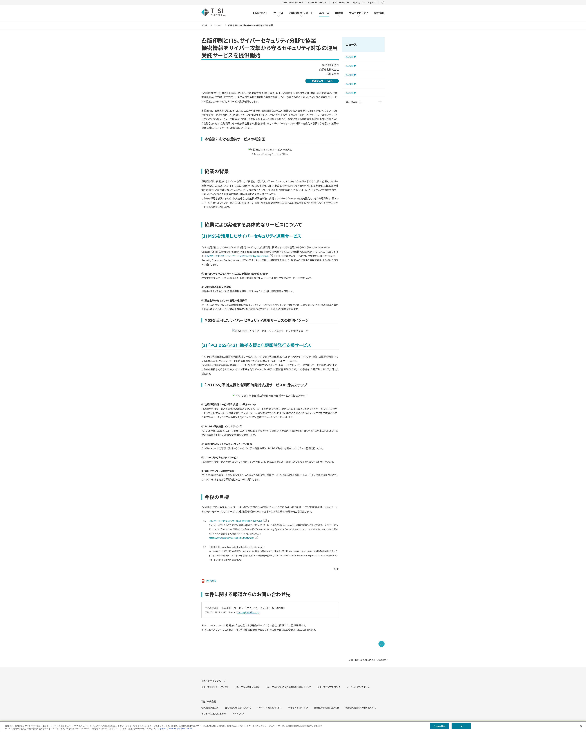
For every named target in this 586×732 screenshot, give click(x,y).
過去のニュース (353, 102)
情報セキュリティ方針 (298, 707)
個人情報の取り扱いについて (238, 707)
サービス (278, 13)
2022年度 (350, 93)
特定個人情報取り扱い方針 (326, 707)
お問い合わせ (358, 2)
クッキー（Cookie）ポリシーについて (175, 728)
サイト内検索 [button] (383, 2)
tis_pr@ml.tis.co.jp (248, 612)
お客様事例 (295, 13)
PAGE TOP (381, 644)
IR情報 (339, 13)
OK (461, 726)
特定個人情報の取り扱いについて (360, 707)
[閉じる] (581, 726)
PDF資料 (211, 581)
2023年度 (350, 84)
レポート (308, 13)
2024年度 (350, 75)
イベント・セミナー (341, 2)
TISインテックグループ (293, 2)
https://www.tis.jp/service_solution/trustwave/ (231, 537)
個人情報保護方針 (210, 707)
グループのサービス (317, 2)
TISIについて (260, 13)
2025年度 (350, 66)
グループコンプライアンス (328, 687)
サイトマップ (238, 713)
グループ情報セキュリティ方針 (215, 687)
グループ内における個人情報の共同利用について (288, 687)
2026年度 (350, 57)
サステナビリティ (358, 13)
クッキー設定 (439, 726)
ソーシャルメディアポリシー (359, 687)
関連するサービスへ (322, 81)
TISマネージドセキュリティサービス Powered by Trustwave (236, 256)
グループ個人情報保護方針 (247, 687)
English (371, 2)
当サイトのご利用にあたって (214, 713)
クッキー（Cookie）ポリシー (269, 707)
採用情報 (379, 13)
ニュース (324, 13)
